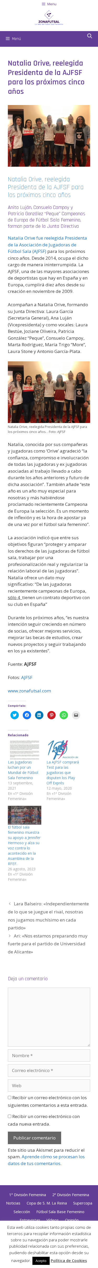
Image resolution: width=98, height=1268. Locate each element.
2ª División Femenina (70, 1194)
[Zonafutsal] (49, 17)
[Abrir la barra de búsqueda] (90, 36)
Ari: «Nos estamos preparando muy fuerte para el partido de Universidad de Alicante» (48, 944)
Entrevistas (30, 1220)
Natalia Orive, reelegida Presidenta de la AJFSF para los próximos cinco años (46, 187)
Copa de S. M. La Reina (47, 1203)
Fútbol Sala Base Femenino (60, 1211)
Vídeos (53, 1220)
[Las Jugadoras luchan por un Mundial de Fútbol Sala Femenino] (24, 750)
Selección (22, 1211)
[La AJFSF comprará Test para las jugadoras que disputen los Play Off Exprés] (63, 750)
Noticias (13, 1203)
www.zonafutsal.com (29, 691)
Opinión (72, 1220)
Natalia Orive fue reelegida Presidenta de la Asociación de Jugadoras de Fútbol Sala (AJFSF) (47, 244)
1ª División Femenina (27, 1194)
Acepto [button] (41, 1260)
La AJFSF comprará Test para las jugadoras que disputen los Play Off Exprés (63, 772)
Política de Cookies (69, 1260)
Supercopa (82, 1203)
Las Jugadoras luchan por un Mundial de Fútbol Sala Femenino (23, 770)
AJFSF (26, 677)
